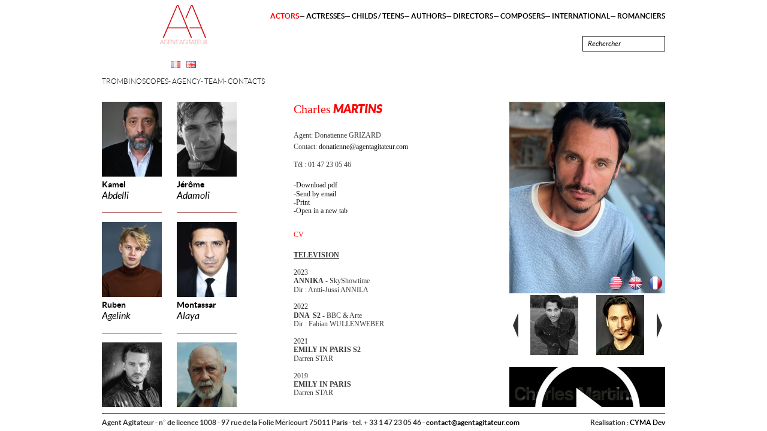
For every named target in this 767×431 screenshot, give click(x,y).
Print (303, 202)
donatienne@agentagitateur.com (363, 146)
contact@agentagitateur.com (473, 422)
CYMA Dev (647, 422)
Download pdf (316, 185)
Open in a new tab (322, 211)
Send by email (316, 194)
